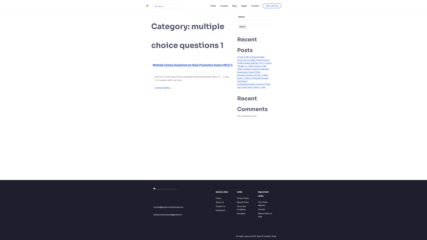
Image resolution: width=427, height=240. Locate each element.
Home (213, 6)
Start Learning (272, 6)
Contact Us (220, 206)
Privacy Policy (243, 198)
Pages (244, 6)
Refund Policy (243, 202)
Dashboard (220, 210)
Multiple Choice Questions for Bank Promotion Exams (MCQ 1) (193, 65)
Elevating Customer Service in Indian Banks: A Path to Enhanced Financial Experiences (252, 78)
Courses (224, 6)
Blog (234, 6)
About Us (220, 202)
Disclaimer (241, 213)
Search (241, 17)
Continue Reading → (163, 88)
